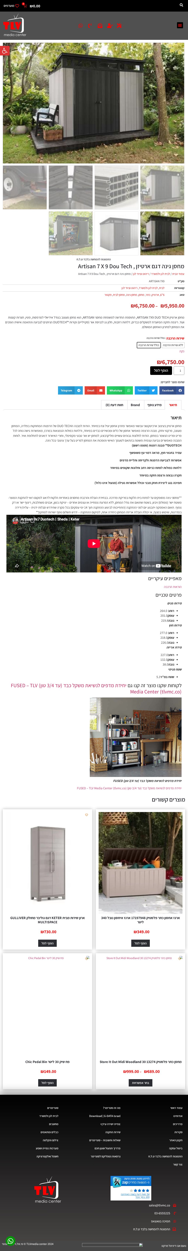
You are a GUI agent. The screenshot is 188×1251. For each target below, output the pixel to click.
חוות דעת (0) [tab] (114, 404)
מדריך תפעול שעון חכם (107, 1148)
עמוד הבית (178, 274)
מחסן (141, 295)
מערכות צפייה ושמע (47, 1148)
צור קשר (177, 1164)
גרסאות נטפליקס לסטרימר (105, 1156)
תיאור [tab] (173, 404)
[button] (5, 50)
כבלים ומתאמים (49, 1132)
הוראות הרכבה (173, 587)
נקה (181, 351)
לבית (161, 288)
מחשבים (53, 1124)
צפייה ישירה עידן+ (110, 1124)
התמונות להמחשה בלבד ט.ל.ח (165, 1156)
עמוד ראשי (176, 1108)
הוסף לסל (161, 370)
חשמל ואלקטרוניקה (47, 1156)
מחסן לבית (119, 295)
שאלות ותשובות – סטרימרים (104, 1140)
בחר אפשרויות (140, 1083)
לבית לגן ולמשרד (160, 274)
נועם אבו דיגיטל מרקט (174, 1246)
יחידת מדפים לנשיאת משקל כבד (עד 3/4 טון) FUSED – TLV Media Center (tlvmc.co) (96, 688)
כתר (148, 295)
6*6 (162, 295)
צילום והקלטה (50, 1140)
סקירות (178, 1132)
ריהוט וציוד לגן (141, 274)
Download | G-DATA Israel (104, 1116)
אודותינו (177, 1116)
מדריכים (177, 1124)
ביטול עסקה (175, 1148)
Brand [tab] (135, 404)
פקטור (108, 295)
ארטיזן (155, 295)
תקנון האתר (175, 1140)
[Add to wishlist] (180, 815)
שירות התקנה (112, 1132)
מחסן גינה (131, 295)
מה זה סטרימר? (111, 1108)
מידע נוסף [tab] (154, 404)
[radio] (173, 345)
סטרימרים (52, 1108)
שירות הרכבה (175, 338)
